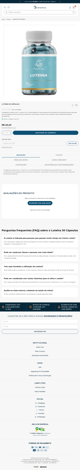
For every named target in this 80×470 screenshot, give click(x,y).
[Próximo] (59, 2)
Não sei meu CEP (7, 147)
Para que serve (21, 160)
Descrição (20, 155)
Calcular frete (6, 139)
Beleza (9, 19)
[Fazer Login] (70, 7)
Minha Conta (40, 387)
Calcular (72, 143)
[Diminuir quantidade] (3, 132)
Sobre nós (40, 347)
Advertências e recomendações (59, 165)
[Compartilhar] (73, 105)
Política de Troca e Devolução (40, 376)
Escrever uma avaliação (40, 203)
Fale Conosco (40, 351)
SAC (40, 367)
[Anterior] (20, 2)
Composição (21, 165)
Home (3, 19)
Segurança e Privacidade (40, 371)
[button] (7, 109)
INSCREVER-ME (40, 331)
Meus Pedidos (40, 391)
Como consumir (59, 160)
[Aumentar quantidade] (10, 132)
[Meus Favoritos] (9, 7)
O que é (59, 155)
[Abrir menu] (5, 7)
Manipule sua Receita (40, 355)
